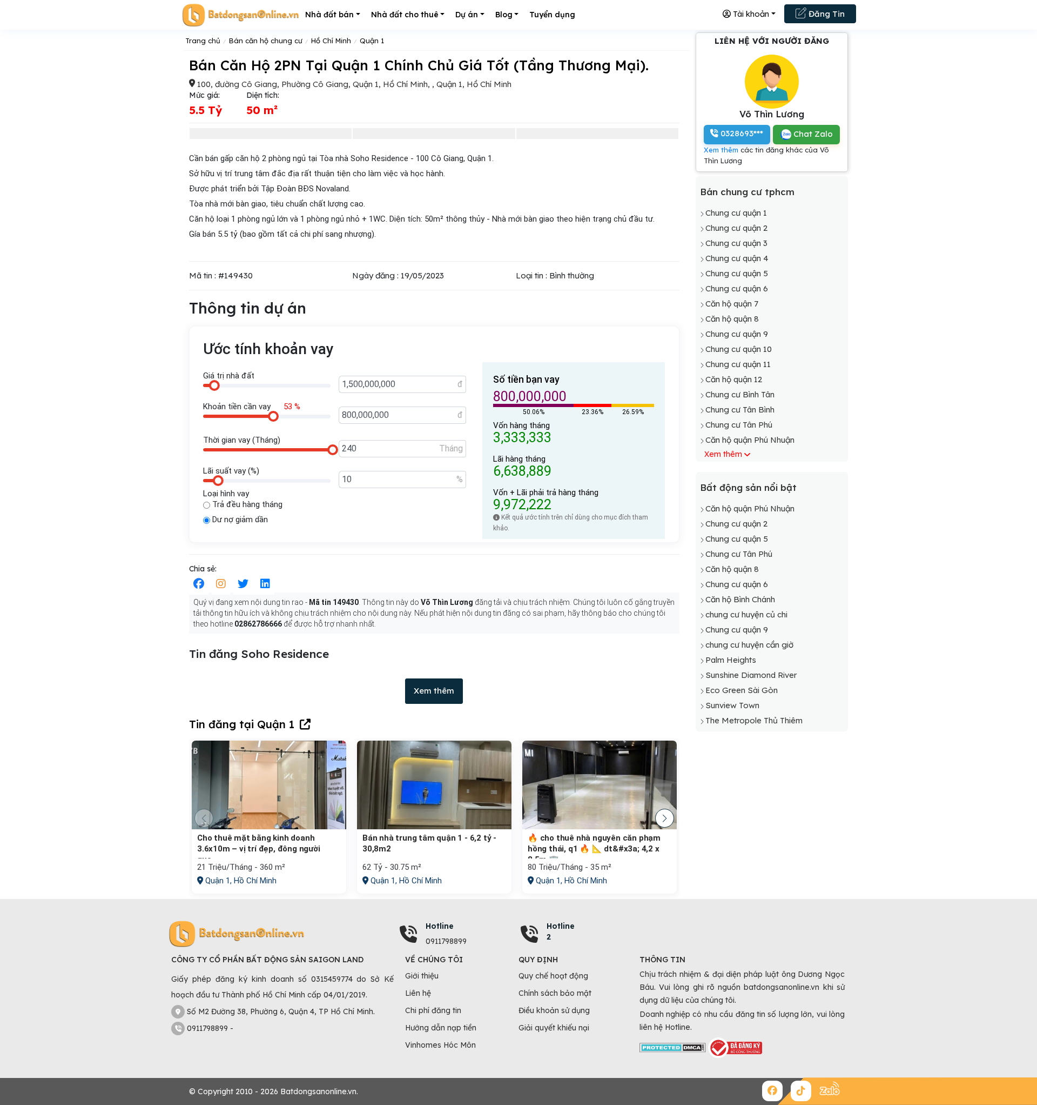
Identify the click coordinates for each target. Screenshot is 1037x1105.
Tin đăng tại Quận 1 (241, 724)
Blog (504, 14)
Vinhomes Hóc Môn (440, 1045)
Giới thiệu (422, 976)
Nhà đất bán (329, 14)
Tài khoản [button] (750, 14)
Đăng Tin (825, 14)
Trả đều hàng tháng (246, 504)
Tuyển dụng (552, 14)
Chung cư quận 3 (736, 243)
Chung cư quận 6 (736, 288)
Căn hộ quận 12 (733, 379)
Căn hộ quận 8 (732, 319)
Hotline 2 (561, 931)
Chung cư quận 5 (736, 273)
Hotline (440, 926)
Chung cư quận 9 (736, 334)
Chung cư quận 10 (738, 349)
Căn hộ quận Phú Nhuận (749, 440)
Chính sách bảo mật (554, 993)
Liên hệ (418, 993)
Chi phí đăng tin (433, 1010)
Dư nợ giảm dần (239, 519)
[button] (664, 818)
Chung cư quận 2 (736, 228)
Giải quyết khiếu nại (553, 1028)
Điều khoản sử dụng (554, 1010)
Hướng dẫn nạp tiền (440, 1028)
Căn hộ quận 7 (731, 303)
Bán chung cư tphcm (747, 191)
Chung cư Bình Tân (740, 394)
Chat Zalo (812, 134)
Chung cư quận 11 (738, 364)
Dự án (466, 14)
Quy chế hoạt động (553, 976)
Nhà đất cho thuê (405, 14)
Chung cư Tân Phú (738, 425)
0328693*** (740, 133)
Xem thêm (434, 690)
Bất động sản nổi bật (748, 488)
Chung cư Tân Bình (740, 409)
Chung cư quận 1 (736, 213)
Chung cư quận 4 (737, 258)
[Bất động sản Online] (240, 15)
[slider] (214, 385)
